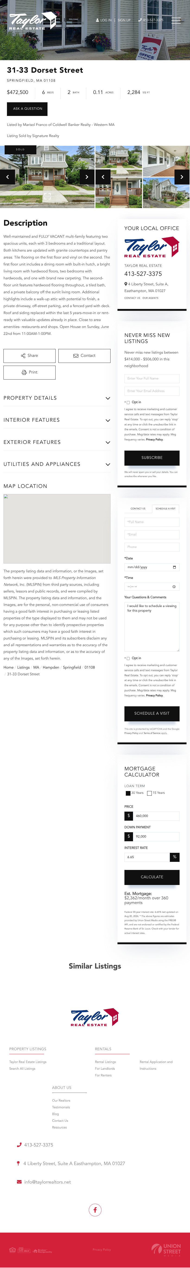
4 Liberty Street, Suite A (73, 1164)
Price (128, 807)
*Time (128, 578)
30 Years (137, 793)
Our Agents (150, 298)
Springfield (72, 668)
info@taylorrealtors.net (47, 1182)
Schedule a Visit (165, 509)
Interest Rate (136, 848)
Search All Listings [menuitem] (22, 1069)
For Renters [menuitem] (103, 1075)
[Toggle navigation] (176, 21)
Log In (105, 20)
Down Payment (137, 827)
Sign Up (124, 20)
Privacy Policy (154, 439)
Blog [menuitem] (55, 1114)
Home (8, 668)
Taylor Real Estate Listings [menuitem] (27, 1062)
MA (36, 668)
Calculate (152, 877)
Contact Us (132, 298)
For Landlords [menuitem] (105, 1069)
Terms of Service (151, 733)
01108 (90, 668)
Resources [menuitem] (59, 1127)
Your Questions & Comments (145, 597)
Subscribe (152, 458)
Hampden (51, 668)
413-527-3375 (152, 20)
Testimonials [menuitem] (61, 1107)
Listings (23, 668)
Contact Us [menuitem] (60, 1121)
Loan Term (134, 786)
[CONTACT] (27, 109)
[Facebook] (95, 1210)
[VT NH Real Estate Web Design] (166, 1250)
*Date (128, 558)
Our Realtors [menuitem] (61, 1101)
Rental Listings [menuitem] (105, 1062)
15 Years (159, 793)
